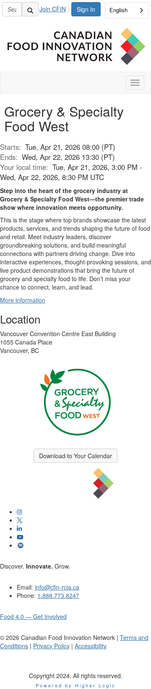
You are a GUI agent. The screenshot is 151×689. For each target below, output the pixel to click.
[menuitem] (55, 7)
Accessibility (91, 646)
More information (22, 300)
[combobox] (127, 10)
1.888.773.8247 (58, 595)
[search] (30, 9)
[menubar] (55, 7)
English (118, 10)
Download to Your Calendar (75, 456)
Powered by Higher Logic (76, 685)
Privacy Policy (51, 646)
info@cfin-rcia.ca (57, 587)
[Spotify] (20, 545)
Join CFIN (52, 9)
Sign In (86, 9)
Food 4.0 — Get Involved (33, 616)
